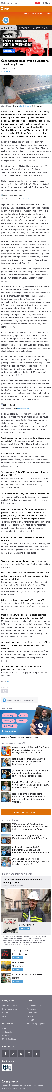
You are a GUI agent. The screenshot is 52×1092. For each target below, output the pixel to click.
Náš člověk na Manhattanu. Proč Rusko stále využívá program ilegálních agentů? (28, 761)
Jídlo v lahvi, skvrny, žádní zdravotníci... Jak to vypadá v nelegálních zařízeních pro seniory (30, 850)
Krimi (22, 715)
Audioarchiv (37, 13)
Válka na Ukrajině (9, 1005)
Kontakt (30, 1020)
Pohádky (7, 721)
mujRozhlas (6, 708)
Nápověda (31, 1009)
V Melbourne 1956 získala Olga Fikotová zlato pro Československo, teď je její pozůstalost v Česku (30, 826)
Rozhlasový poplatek (36, 1023)
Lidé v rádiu (32, 1012)
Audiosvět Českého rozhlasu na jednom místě (19, 737)
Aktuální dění (8, 27)
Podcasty (6, 1035)
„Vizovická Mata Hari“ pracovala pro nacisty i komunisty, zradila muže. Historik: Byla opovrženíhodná (30, 773)
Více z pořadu (10, 820)
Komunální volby (9, 1009)
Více (45, 27)
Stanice (5, 1012)
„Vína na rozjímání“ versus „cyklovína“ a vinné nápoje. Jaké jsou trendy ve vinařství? (31, 861)
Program (25, 13)
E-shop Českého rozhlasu (17, 874)
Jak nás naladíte (34, 1005)
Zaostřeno (5, 71)
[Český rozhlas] (9, 3)
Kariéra (30, 1016)
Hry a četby (8, 715)
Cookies (5, 1085)
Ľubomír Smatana (25, 106)
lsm (9, 681)
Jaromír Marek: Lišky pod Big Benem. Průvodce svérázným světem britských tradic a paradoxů (31, 750)
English (41, 1085)
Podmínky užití (30, 1085)
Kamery (48, 13)
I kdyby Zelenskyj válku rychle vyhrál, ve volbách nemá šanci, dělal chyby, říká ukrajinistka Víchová (31, 785)
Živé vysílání (9, 726)
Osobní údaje (16, 1085)
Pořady (36, 27)
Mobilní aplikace (9, 1039)
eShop (5, 1016)
